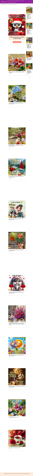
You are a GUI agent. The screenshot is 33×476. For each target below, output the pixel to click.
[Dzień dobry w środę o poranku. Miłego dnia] (17, 438)
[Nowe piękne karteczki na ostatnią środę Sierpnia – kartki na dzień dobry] (17, 62)
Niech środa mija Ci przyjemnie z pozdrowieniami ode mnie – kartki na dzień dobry (16, 355)
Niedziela (28, 27)
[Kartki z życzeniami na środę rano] (17, 407)
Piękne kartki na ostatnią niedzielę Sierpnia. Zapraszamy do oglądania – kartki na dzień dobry (29, 46)
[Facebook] (28, 1)
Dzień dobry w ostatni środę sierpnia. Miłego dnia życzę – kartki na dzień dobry (16, 103)
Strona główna (2, 4)
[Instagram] (29, 1)
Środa (5, 4)
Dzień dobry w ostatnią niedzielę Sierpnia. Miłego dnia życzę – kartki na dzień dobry (29, 71)
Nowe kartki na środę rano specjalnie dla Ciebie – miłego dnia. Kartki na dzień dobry (17, 386)
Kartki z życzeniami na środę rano (13, 417)
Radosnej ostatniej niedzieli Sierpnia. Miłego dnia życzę (29, 59)
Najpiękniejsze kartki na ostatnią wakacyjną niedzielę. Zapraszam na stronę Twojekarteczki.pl (29, 31)
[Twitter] (16, 42)
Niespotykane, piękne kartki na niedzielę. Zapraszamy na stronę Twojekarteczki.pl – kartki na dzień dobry (29, 16)
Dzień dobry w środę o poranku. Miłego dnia (14, 447)
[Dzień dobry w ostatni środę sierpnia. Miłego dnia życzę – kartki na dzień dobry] (17, 93)
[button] (31, 1)
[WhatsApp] (20, 42)
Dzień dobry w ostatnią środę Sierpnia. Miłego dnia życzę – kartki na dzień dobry (16, 250)
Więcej (9, 74)
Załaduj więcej (16, 191)
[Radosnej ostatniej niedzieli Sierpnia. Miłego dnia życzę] (29, 54)
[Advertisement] (17, 9)
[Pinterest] (18, 42)
